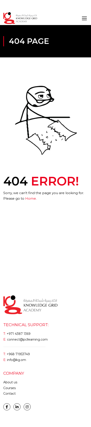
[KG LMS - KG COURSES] (20, 18)
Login (7, 5)
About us (10, 382)
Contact (9, 394)
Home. (31, 198)
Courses (9, 388)
